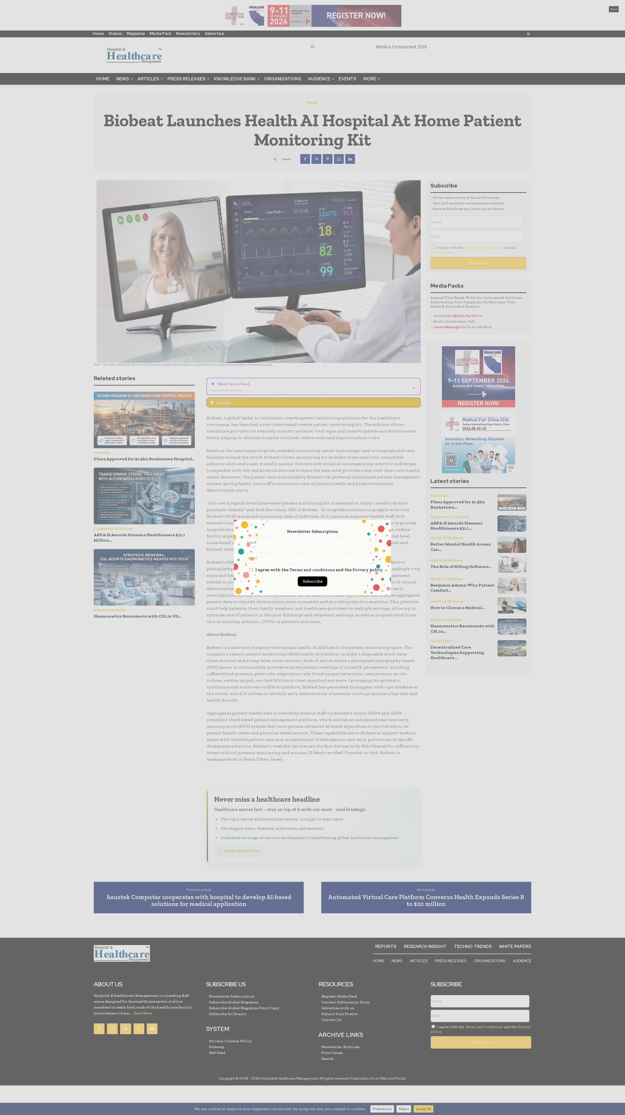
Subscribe (313, 581)
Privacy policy (368, 570)
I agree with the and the (318, 570)
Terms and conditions (312, 570)
